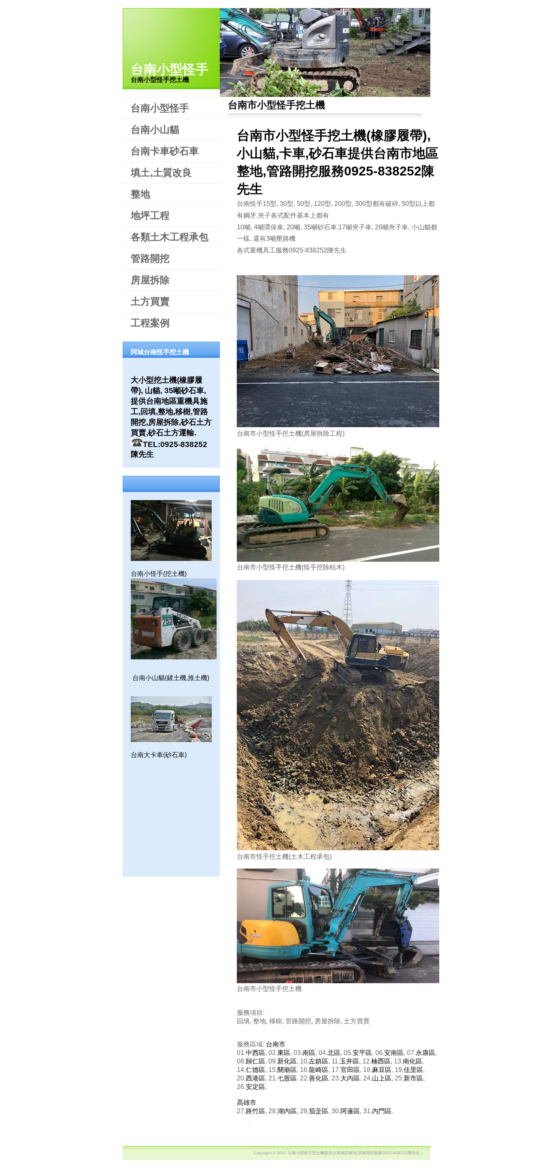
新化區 (287, 1061)
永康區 (425, 1052)
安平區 (362, 1052)
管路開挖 (150, 258)
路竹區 (255, 1111)
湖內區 (287, 1111)
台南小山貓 (155, 129)
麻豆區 (381, 1069)
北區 (334, 1052)
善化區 (318, 1078)
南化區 (412, 1061)
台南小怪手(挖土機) (159, 573)
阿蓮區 (350, 1111)
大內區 (350, 1078)
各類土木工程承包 (169, 236)
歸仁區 (255, 1061)
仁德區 (255, 1069)
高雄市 (246, 1102)
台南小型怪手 (169, 69)
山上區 (381, 1078)
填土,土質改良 (161, 172)
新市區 (413, 1078)
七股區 (287, 1078)
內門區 (381, 1111)
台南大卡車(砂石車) (159, 754)
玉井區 (349, 1061)
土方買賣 (150, 301)
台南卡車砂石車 (165, 150)
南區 (308, 1052)
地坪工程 (150, 215)
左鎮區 (318, 1061)
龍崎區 (318, 1069)
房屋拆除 (150, 279)
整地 (140, 193)
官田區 (350, 1069)
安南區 (394, 1052)
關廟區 (287, 1069)
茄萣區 (318, 1111)
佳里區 (413, 1069)
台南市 (275, 1044)
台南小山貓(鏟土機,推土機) (170, 677)
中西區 (255, 1052)
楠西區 (381, 1061)
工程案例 (150, 322)
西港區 (255, 1078)
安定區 (255, 1086)
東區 (283, 1052)
